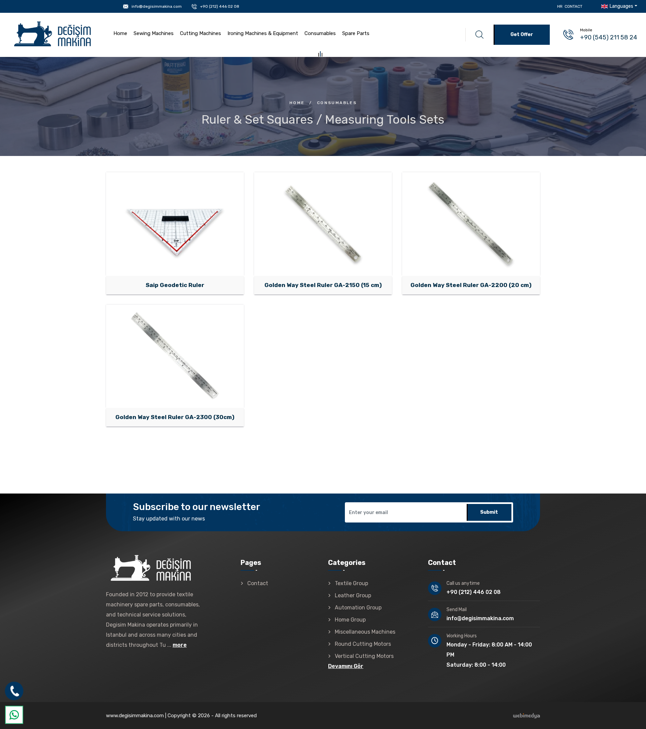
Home (120, 33)
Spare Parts (355, 33)
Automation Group (358, 607)
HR (560, 6)
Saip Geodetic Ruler (200, 232)
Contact (573, 6)
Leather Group (353, 595)
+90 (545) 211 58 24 (608, 37)
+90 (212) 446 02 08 (219, 6)
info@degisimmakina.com (157, 6)
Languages (621, 6)
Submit (489, 512)
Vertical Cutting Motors (364, 656)
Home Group (350, 619)
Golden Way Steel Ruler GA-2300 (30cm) (175, 417)
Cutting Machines (200, 33)
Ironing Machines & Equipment (262, 33)
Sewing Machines (154, 33)
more (180, 645)
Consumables (320, 33)
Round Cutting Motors (363, 644)
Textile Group (351, 583)
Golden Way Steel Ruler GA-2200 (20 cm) (471, 285)
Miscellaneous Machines (365, 632)
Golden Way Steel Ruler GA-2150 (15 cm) (323, 285)
